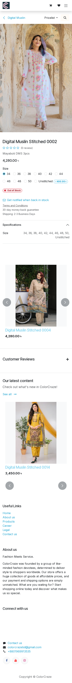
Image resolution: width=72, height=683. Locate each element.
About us (9, 517)
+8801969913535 (19, 651)
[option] (36, 302)
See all (7, 394)
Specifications (12, 224)
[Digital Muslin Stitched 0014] (36, 433)
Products (9, 521)
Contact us (10, 534)
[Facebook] (6, 660)
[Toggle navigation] (65, 5)
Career (7, 525)
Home (7, 513)
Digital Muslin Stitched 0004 (28, 330)
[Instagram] (24, 660)
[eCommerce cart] (50, 5)
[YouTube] (15, 660)
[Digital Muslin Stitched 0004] (36, 296)
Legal (6, 530)
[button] (51, 17)
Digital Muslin (16, 17)
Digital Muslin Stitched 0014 (27, 467)
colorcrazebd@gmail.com (24, 647)
